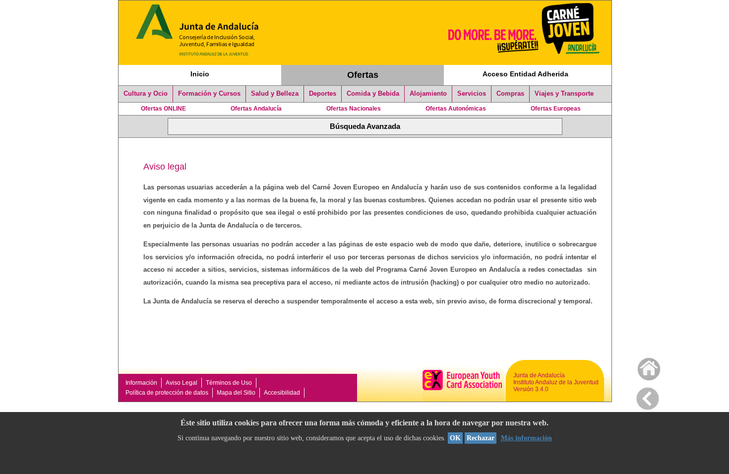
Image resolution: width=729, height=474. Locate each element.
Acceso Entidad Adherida (525, 74)
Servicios (471, 93)
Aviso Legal (181, 383)
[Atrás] (647, 397)
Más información (526, 438)
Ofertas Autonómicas (455, 109)
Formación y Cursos (209, 93)
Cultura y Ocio (145, 93)
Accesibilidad (282, 393)
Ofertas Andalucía (256, 109)
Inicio (199, 74)
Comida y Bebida (373, 93)
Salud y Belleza (275, 93)
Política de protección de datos (166, 393)
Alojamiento (428, 93)
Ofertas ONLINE (163, 109)
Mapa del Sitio (236, 393)
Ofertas (362, 75)
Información (141, 383)
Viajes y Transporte (564, 93)
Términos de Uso (229, 383)
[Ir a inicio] (642, 366)
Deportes (322, 93)
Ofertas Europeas (556, 109)
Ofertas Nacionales (353, 109)
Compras (510, 93)
